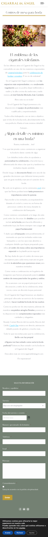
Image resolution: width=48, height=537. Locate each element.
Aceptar (7, 533)
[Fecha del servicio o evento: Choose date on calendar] (29, 417)
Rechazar (20, 533)
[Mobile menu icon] (42, 3)
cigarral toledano (15, 72)
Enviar (7, 497)
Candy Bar (13, 325)
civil (39, 188)
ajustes (22, 528)
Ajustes (31, 533)
